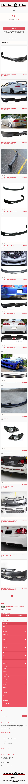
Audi (4, 626)
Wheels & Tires (6, 736)
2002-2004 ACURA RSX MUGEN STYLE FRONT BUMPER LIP (8, 75)
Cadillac (5, 631)
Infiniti (4, 652)
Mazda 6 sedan (6, 676)
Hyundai (5, 650)
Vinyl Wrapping (6, 703)
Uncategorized (6, 700)
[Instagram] (14, 778)
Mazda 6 (5, 674)
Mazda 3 (5, 668)
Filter (24, 716)
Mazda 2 (5, 666)
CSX (4, 76)
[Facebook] (12, 778)
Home (10, 19)
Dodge (5, 639)
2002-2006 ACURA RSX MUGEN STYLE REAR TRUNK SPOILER (8, 178)
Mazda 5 (5, 671)
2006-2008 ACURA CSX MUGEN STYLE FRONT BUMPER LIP (8, 417)
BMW (4, 628)
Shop (13, 19)
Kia (4, 658)
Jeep (4, 655)
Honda (5, 647)
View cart (14, 28)
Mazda (5, 663)
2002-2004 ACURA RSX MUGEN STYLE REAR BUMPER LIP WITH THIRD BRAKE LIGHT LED (8, 143)
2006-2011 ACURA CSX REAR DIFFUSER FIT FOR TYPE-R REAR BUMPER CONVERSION (8, 486)
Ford (4, 642)
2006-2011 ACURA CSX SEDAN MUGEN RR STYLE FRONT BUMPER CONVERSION (9, 521)
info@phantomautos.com (8, 765)
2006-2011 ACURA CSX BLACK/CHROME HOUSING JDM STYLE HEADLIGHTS (8, 451)
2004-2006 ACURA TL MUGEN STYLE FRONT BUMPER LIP (8, 246)
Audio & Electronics (7, 743)
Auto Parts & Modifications (9, 738)
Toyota (5, 697)
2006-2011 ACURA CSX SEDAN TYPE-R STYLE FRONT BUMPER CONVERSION (8, 589)
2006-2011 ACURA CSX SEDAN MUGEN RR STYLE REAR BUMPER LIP (9, 555)
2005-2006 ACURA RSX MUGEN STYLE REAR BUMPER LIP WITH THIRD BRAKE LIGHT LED (8, 349)
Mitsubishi (5, 682)
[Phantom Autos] (14, 5)
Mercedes (5, 679)
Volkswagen (5, 705)
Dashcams (5, 636)
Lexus (4, 660)
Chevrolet (5, 634)
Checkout (20, 615)
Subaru (5, 692)
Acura (16, 19)
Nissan (4, 684)
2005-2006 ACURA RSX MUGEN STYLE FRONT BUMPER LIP (8, 280)
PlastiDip (5, 687)
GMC (4, 644)
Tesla (4, 695)
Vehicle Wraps (6, 741)
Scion (4, 690)
